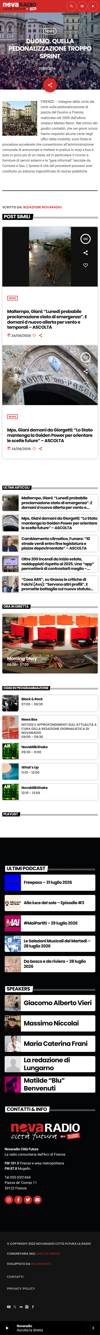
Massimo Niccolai (51, 1023)
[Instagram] (9, 1200)
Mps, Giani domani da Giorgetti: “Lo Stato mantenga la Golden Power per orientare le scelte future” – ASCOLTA (50, 435)
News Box (29, 720)
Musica (14, 645)
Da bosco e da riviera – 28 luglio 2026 (55, 964)
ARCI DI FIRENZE (48, 1253)
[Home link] (19, 6)
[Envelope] (37, 1200)
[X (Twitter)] (15, 1307)
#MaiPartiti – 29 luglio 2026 (50, 923)
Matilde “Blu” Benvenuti (44, 1084)
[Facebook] (33, 1307)
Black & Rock (32, 699)
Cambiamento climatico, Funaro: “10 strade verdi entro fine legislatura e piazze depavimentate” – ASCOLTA (55, 543)
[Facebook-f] (18, 1200)
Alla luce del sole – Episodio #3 (54, 903)
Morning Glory (22, 658)
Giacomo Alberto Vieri (58, 1002)
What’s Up (30, 768)
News (50, 31)
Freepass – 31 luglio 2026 (48, 882)
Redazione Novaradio (42, 207)
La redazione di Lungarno (47, 1064)
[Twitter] (28, 1200)
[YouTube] (9, 1307)
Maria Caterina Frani (55, 1043)
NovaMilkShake (34, 747)
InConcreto (41, 1264)
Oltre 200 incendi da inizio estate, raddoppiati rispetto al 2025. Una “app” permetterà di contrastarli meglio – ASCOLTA (57, 566)
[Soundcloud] (21, 1307)
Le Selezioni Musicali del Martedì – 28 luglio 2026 (57, 943)
